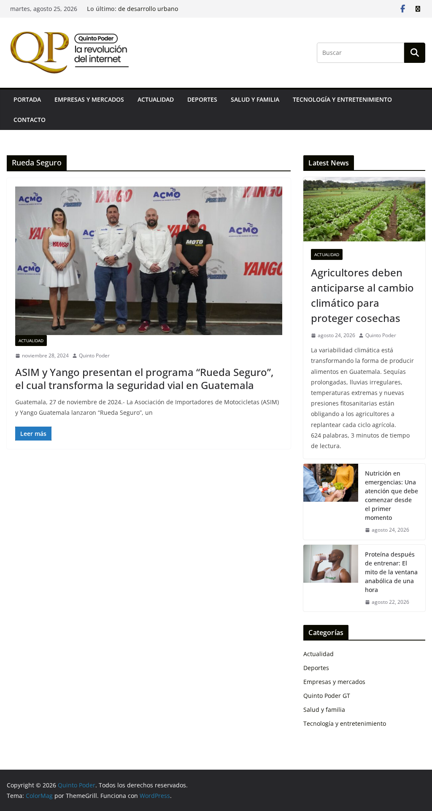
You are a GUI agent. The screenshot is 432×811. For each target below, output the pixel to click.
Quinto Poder (94, 355)
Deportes (202, 99)
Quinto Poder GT (326, 696)
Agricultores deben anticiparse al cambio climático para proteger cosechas (362, 295)
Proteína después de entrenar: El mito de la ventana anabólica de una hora (391, 572)
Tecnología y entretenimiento (342, 99)
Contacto (30, 120)
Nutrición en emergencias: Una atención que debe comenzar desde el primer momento (391, 495)
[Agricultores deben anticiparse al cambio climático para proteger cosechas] (364, 209)
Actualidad (156, 99)
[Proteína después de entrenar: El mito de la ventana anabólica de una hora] (330, 578)
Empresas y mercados (89, 99)
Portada (27, 99)
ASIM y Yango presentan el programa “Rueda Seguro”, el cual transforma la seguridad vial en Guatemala (144, 378)
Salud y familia (255, 99)
